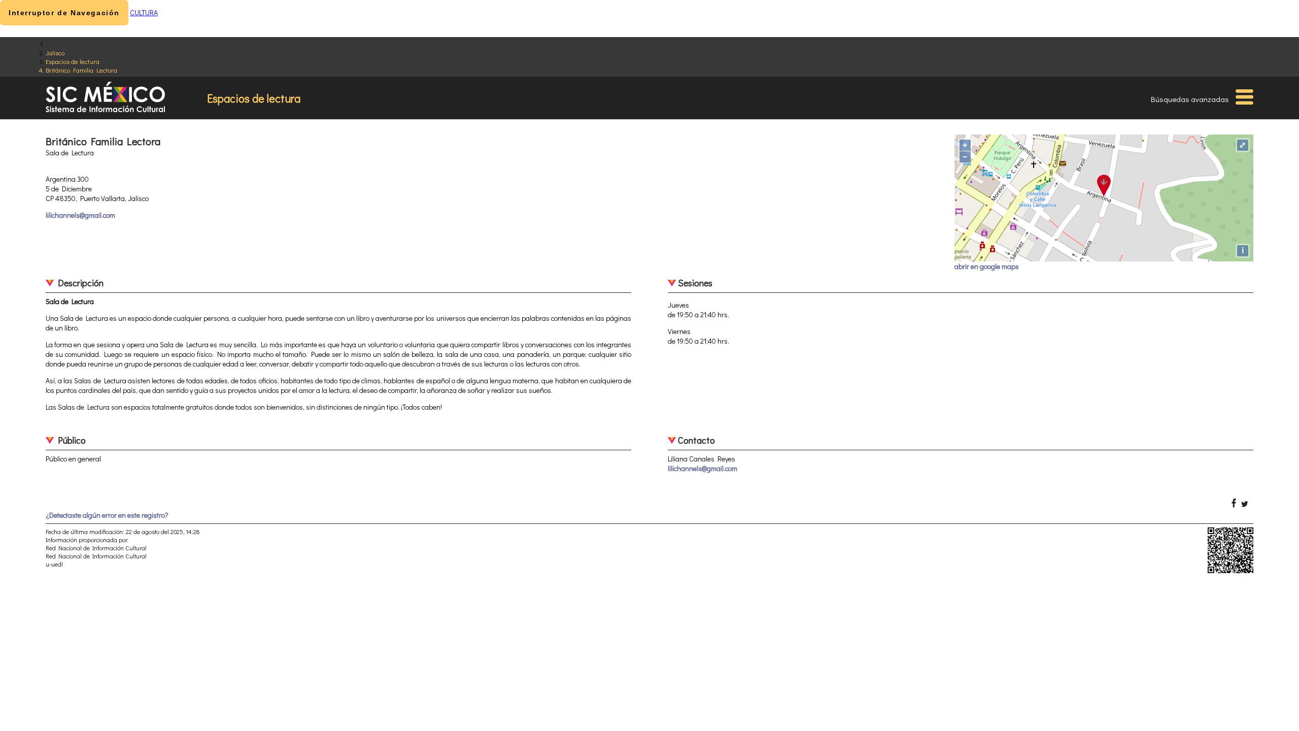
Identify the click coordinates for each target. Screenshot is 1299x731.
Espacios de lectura (72, 61)
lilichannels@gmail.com (80, 215)
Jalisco (55, 52)
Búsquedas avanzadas (1190, 99)
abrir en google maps (986, 266)
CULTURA (144, 12)
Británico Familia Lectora (81, 69)
